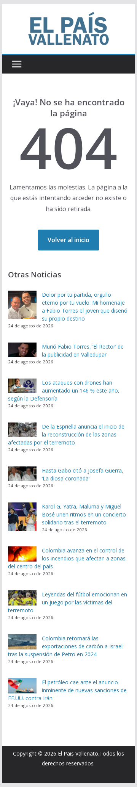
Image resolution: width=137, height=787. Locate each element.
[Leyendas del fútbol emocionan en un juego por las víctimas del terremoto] (22, 598)
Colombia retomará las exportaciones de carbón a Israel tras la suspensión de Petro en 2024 (65, 646)
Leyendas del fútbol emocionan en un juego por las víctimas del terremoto (67, 602)
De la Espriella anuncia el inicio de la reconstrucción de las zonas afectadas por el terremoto (66, 434)
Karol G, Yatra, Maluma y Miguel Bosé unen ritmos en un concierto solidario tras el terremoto (84, 514)
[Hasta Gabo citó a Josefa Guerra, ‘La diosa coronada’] (22, 474)
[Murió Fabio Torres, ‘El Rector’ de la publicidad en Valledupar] (22, 350)
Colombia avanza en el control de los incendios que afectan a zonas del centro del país (67, 558)
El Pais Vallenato (78, 753)
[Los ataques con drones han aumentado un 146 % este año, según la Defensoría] (22, 386)
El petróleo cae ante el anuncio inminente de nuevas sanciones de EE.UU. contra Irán (67, 690)
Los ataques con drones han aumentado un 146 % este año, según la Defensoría (63, 390)
